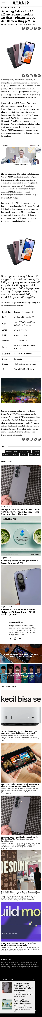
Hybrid (17, 7)
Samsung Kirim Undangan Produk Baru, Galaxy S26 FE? (19, 562)
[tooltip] (23, 28)
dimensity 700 (11, 451)
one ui (15, 454)
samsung (24, 454)
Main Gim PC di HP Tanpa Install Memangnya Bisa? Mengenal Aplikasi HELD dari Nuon (20, 785)
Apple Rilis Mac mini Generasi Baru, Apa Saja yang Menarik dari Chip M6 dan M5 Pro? (19, 732)
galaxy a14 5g (25, 451)
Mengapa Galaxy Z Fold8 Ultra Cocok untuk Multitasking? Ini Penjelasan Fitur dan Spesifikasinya (20, 511)
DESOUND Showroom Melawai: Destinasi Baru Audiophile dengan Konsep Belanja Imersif (20, 893)
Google (36, 451)
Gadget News (7, 7)
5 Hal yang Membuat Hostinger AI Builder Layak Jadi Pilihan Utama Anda (18, 944)
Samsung (27, 209)
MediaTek (6, 454)
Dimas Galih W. (8, 24)
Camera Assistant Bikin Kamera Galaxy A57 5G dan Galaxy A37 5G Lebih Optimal (18, 611)
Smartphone (34, 454)
